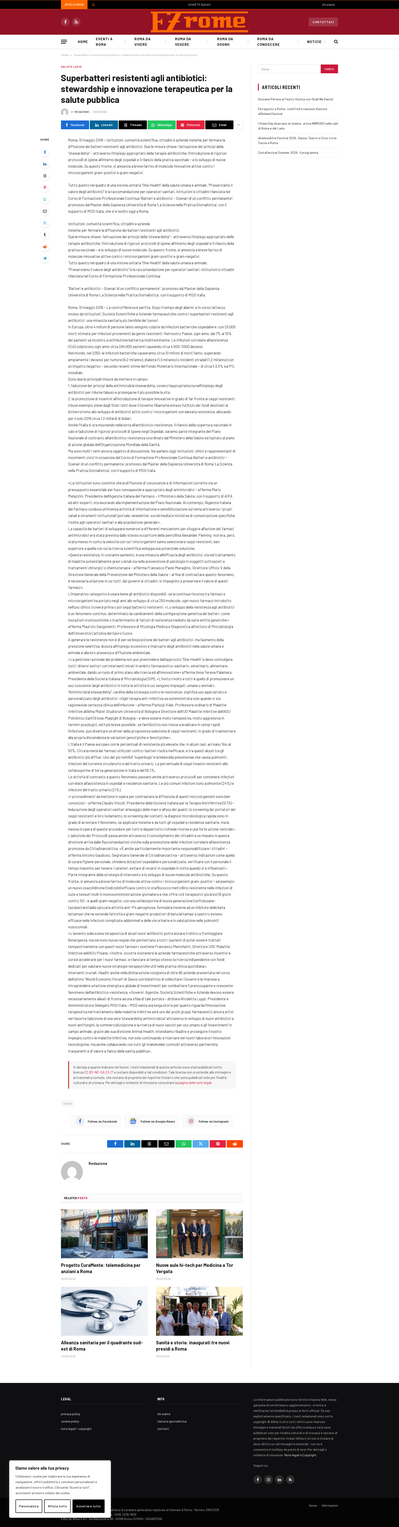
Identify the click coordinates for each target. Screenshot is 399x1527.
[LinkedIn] (44, 164)
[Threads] (44, 175)
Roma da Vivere (142, 41)
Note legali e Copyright (300, 1455)
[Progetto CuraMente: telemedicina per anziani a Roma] (104, 1233)
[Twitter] (44, 223)
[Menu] (64, 42)
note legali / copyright (76, 1429)
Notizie (314, 42)
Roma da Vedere (183, 41)
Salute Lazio (71, 66)
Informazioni (330, 1505)
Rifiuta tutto (57, 1506)
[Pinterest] (44, 187)
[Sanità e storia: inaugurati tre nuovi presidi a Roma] (199, 1311)
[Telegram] (44, 258)
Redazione (82, 111)
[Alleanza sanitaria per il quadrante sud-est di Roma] (104, 1311)
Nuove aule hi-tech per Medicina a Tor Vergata (194, 1268)
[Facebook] (44, 152)
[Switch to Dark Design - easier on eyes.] (93, 4)
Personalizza (29, 1506)
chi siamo (328, 4)
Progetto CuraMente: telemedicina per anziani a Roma (101, 1268)
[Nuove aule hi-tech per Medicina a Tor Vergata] (199, 1233)
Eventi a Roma (104, 41)
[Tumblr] (44, 234)
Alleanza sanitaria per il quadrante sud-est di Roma (102, 1346)
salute (67, 1103)
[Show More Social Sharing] (238, 124)
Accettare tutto (88, 1506)
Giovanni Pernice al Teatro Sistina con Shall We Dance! (295, 99)
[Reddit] (44, 246)
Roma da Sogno (225, 41)
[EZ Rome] (199, 22)
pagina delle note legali (195, 1083)
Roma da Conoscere (268, 41)
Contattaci (323, 22)
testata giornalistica (172, 1421)
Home (83, 42)
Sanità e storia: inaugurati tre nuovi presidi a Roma (193, 1346)
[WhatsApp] (44, 199)
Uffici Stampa (74, 4)
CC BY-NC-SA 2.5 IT (98, 1072)
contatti (163, 1429)
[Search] (335, 42)
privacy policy (70, 1414)
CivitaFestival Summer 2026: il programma (288, 152)
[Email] (44, 211)
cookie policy (70, 1421)
